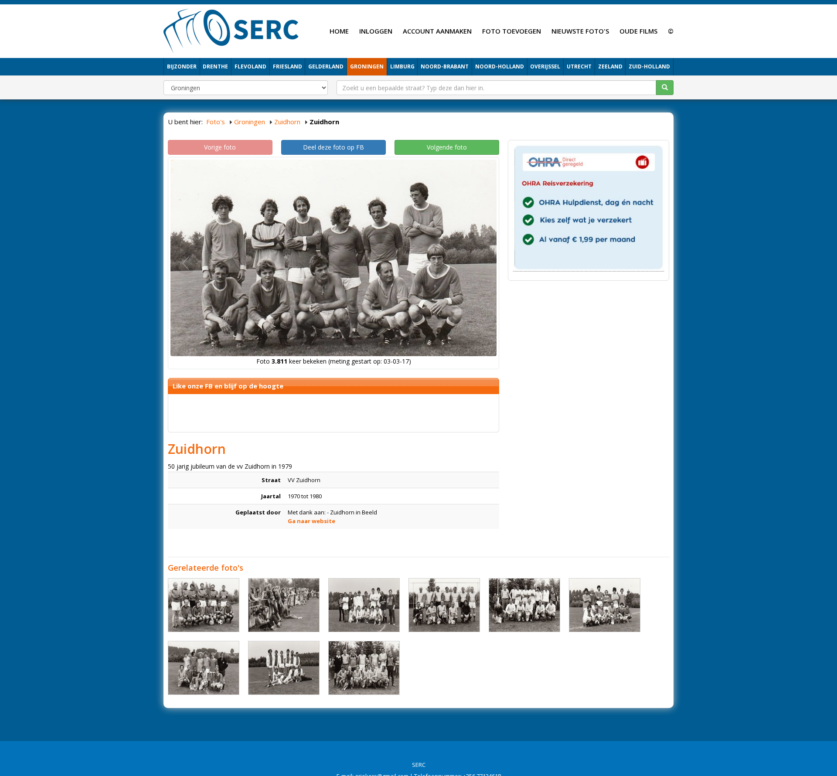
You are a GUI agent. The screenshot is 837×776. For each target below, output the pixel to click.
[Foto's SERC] (231, 30)
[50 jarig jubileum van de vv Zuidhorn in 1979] (203, 605)
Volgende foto (447, 147)
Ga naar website (311, 521)
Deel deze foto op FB (333, 147)
